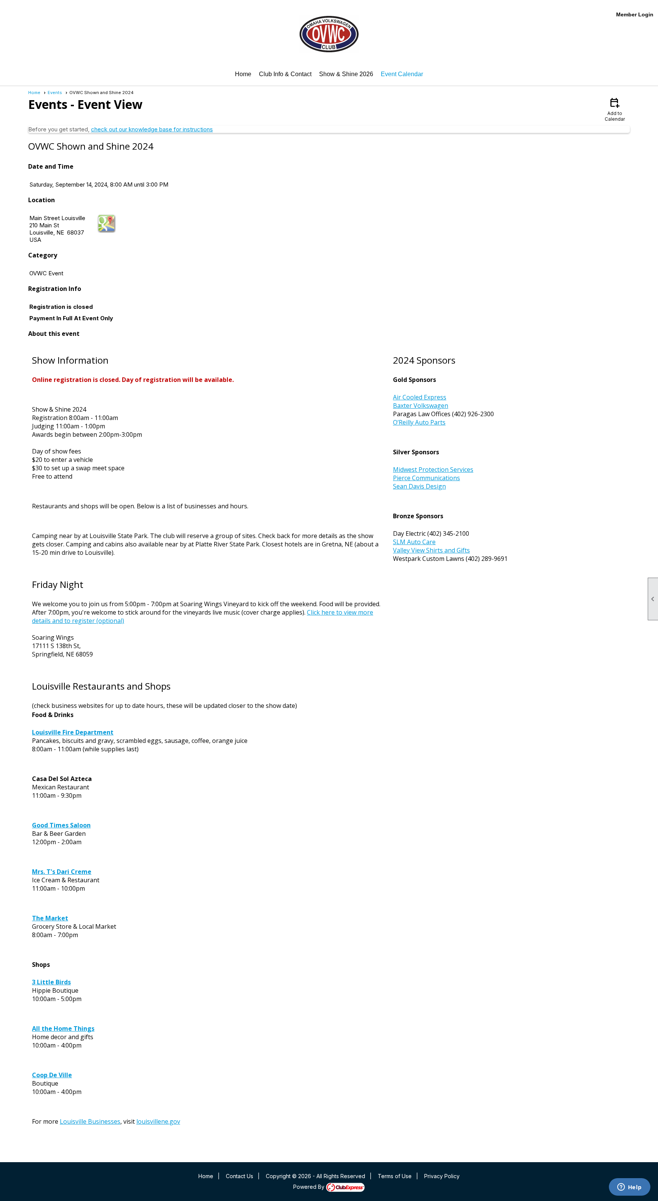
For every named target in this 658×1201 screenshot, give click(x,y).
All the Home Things (63, 1028)
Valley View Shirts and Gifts (431, 550)
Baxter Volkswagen (420, 405)
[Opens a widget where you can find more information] (629, 1187)
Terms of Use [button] (395, 1176)
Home (243, 74)
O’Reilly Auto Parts (419, 422)
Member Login (634, 14)
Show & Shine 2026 (346, 74)
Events (55, 92)
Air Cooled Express (419, 397)
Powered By (309, 1186)
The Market (50, 918)
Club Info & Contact (285, 74)
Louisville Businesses (90, 1121)
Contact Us (239, 1176)
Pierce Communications (426, 478)
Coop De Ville (52, 1075)
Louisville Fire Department (72, 732)
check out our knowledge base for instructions (152, 129)
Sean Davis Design (419, 486)
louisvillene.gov (158, 1121)
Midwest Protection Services (433, 469)
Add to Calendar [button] (615, 109)
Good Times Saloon (61, 825)
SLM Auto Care (414, 542)
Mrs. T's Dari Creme (61, 871)
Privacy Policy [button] (442, 1176)
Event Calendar (402, 74)
